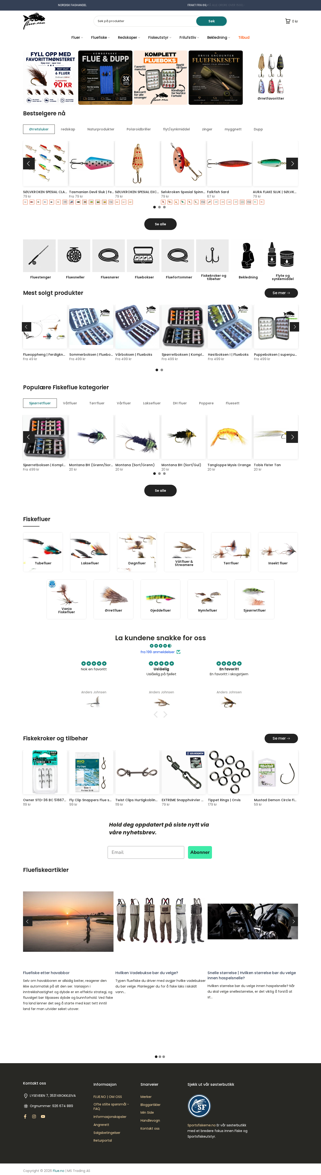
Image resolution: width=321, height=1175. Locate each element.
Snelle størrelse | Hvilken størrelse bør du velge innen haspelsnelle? (251, 975)
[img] (160, 646)
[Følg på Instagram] (34, 1116)
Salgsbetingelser (107, 1133)
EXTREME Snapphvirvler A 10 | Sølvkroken (195, 800)
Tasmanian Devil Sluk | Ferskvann (97, 191)
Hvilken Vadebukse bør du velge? (146, 972)
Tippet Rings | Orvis (224, 800)
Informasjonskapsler (110, 1117)
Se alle (160, 224)
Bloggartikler (150, 1105)
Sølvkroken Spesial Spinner (184, 191)
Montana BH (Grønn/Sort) (91, 465)
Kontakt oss (150, 1128)
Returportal (103, 1140)
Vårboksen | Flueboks (133, 354)
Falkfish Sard (218, 191)
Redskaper (127, 37)
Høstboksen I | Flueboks (228, 354)
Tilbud (244, 37)
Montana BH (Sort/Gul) (181, 465)
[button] (157, 714)
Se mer (279, 293)
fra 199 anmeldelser (158, 651)
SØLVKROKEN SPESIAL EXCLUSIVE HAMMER (148, 191)
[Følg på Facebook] (25, 1116)
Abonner (200, 852)
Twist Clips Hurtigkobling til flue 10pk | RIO (150, 800)
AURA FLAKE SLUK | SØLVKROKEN (279, 191)
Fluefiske (99, 37)
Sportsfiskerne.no (202, 1125)
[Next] (292, 163)
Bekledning (217, 37)
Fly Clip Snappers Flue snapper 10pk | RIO (104, 800)
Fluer (75, 37)
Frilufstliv (188, 37)
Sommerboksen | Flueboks (91, 354)
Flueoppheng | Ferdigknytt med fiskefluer (58, 354)
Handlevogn (150, 1120)
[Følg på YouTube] (43, 1116)
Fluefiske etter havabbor (46, 972)
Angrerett (101, 1125)
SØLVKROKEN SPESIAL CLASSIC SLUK (52, 191)
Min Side (147, 1112)
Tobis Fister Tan (267, 465)
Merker (146, 1097)
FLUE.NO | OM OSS (108, 1097)
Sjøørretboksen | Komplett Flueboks (192, 354)
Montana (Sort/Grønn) (135, 465)
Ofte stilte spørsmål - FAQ (111, 1106)
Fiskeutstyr (158, 37)
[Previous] (29, 163)
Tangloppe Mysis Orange (229, 465)
